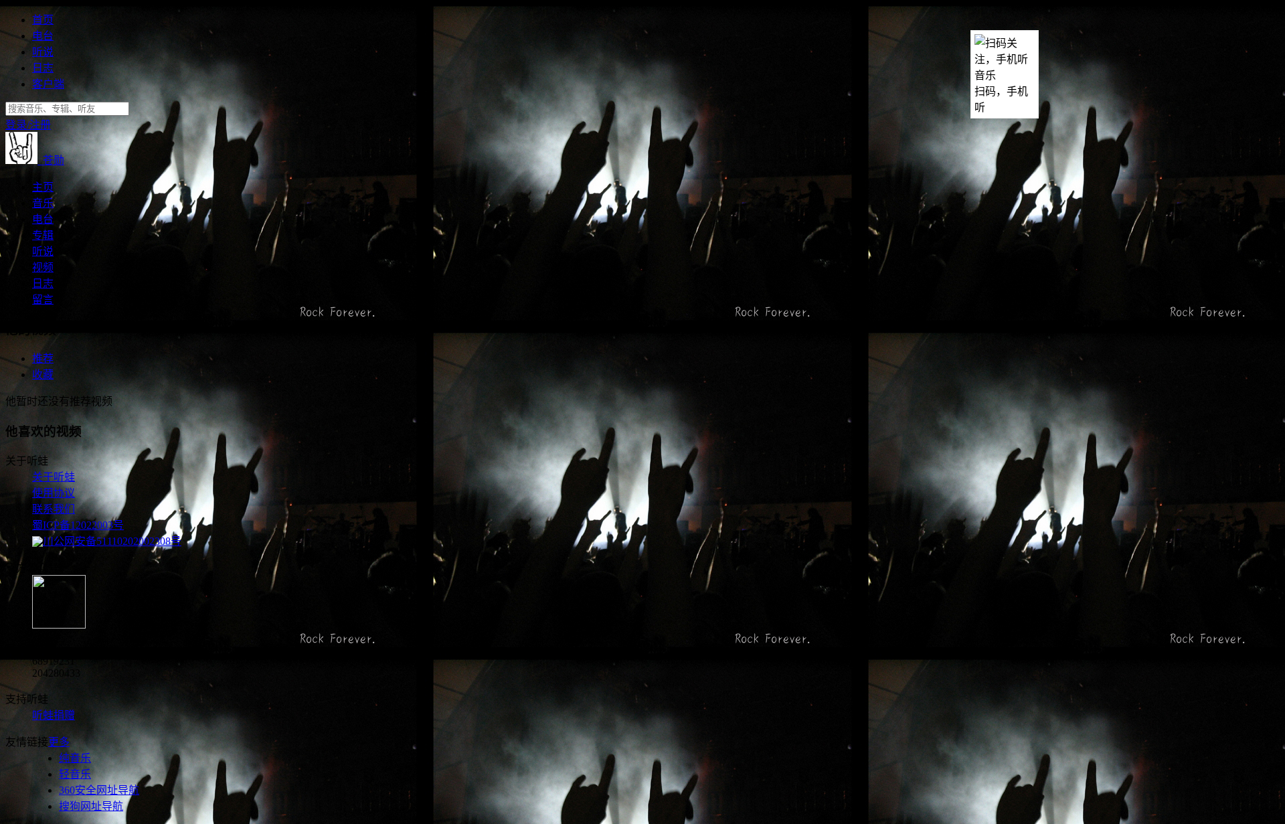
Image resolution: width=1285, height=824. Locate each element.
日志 (43, 68)
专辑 (43, 235)
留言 (43, 299)
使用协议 (53, 493)
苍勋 (50, 160)
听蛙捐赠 (53, 715)
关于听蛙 (53, 477)
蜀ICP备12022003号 (78, 525)
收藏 (43, 374)
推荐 (43, 358)
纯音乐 (75, 758)
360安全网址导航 (99, 790)
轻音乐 (75, 774)
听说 (43, 52)
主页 (43, 187)
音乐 (43, 203)
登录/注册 (28, 125)
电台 (43, 36)
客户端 (48, 84)
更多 (59, 742)
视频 (43, 267)
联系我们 (53, 509)
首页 (43, 19)
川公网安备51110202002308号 (112, 541)
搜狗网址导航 (91, 806)
